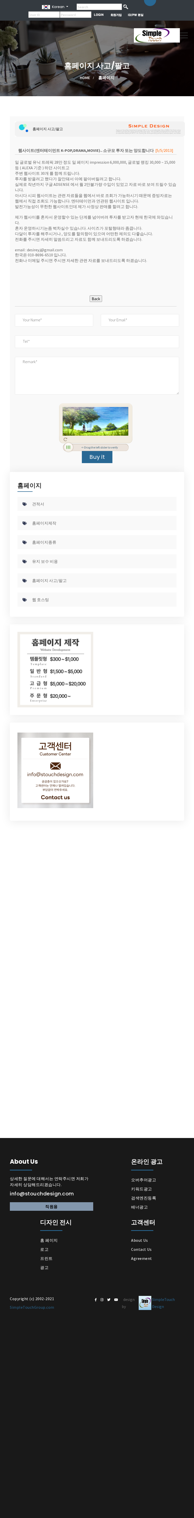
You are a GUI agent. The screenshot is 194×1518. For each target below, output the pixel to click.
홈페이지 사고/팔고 (49, 580)
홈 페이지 (49, 1240)
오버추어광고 (143, 1179)
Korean (57, 6)
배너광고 (139, 1207)
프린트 (46, 1258)
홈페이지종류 (44, 542)
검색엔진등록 (143, 1197)
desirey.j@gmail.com (45, 249)
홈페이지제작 (44, 523)
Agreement (141, 1258)
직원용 (51, 1206)
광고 (44, 1267)
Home (85, 77)
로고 (44, 1249)
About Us (139, 1240)
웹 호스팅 (40, 600)
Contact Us (141, 1249)
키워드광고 (141, 1188)
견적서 (38, 504)
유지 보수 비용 (45, 561)
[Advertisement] (96, 273)
